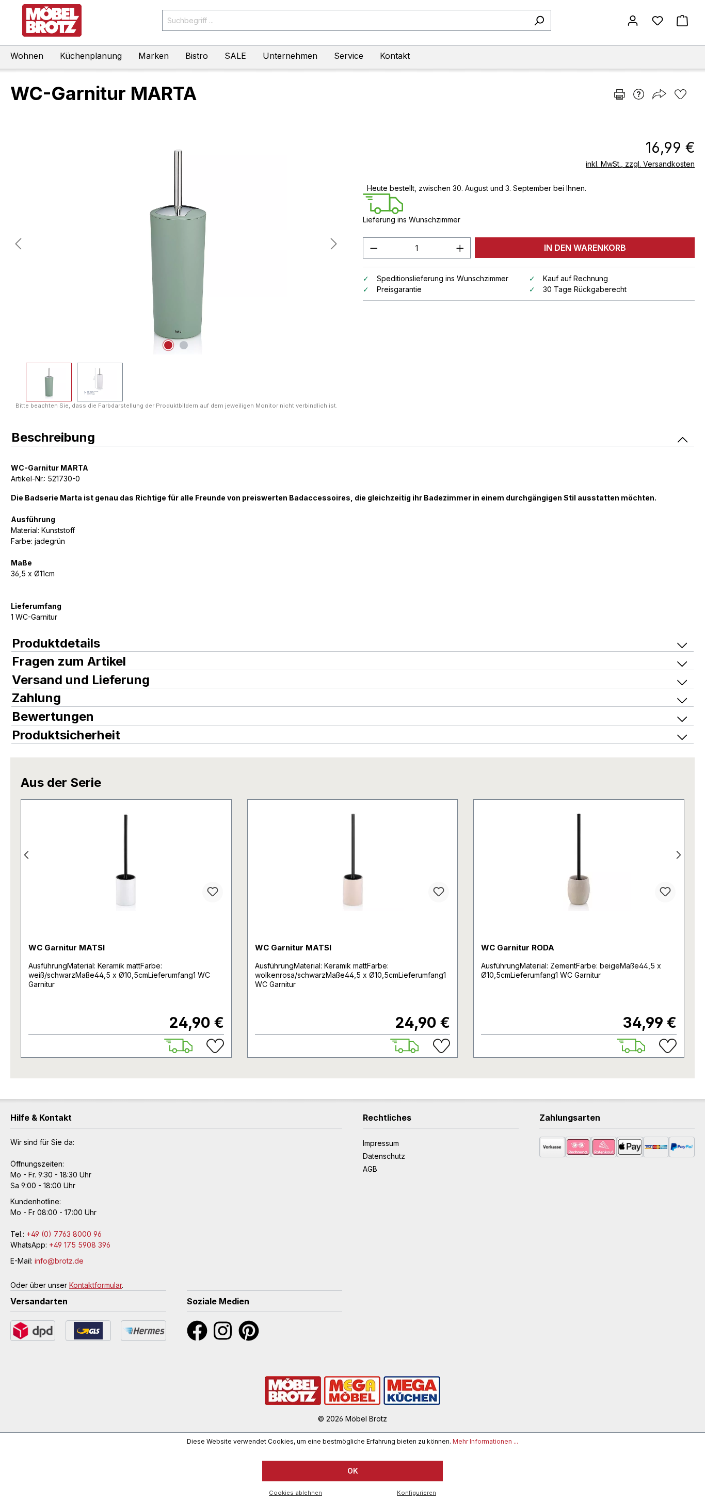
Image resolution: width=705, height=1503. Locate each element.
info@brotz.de (59, 1260)
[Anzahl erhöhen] (460, 247)
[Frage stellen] (638, 93)
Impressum (381, 1143)
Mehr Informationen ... (485, 1441)
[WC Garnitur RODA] (579, 859)
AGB (370, 1169)
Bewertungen (53, 716)
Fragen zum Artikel (69, 661)
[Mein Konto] (632, 20)
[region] (176, 267)
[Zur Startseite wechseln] (51, 20)
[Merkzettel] (657, 20)
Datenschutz (384, 1156)
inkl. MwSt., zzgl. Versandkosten (640, 163)
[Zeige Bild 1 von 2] (168, 345)
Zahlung (36, 697)
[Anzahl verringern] (373, 247)
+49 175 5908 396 (79, 1244)
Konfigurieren (416, 1492)
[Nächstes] (334, 244)
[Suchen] (539, 20)
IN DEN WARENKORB (585, 248)
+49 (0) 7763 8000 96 (64, 1234)
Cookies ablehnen (295, 1492)
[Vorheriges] (18, 244)
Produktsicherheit (66, 735)
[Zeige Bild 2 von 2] (184, 345)
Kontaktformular (95, 1285)
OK (352, 1470)
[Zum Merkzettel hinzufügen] (212, 892)
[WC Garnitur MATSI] (126, 859)
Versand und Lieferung (81, 679)
